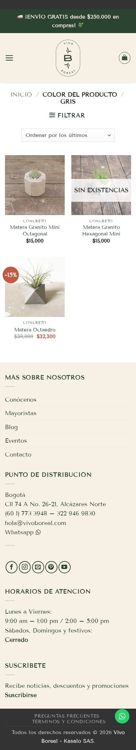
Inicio (21, 94)
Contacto (18, 454)
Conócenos (21, 399)
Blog (11, 427)
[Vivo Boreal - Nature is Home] (68, 58)
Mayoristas (21, 413)
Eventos (16, 440)
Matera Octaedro (34, 330)
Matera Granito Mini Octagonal (35, 230)
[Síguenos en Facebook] (12, 567)
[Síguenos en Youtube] (64, 567)
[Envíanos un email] (38, 567)
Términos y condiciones (69, 722)
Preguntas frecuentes (67, 716)
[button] (9, 57)
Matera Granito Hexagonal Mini (101, 230)
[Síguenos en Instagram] (25, 567)
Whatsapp (19, 532)
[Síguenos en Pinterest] (51, 567)
